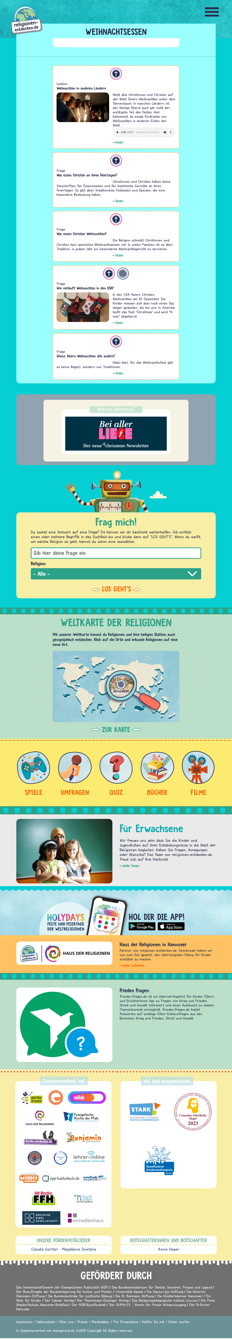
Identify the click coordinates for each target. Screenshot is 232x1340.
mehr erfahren (133, 965)
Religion (38, 563)
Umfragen (75, 792)
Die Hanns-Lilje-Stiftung (165, 1291)
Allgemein (123, 273)
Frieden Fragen (134, 990)
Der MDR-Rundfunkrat (89, 1305)
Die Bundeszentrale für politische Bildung (80, 1296)
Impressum (24, 1322)
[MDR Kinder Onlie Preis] (159, 1160)
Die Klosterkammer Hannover (180, 1296)
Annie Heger (168, 1249)
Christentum (116, 74)
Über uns (66, 1322)
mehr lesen (130, 865)
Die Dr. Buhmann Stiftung (134, 1296)
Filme (198, 792)
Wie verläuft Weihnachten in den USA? (85, 288)
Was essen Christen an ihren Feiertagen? (87, 175)
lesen (119, 142)
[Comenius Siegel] (193, 1111)
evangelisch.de (63, 1330)
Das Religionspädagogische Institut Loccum (164, 1300)
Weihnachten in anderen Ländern (81, 88)
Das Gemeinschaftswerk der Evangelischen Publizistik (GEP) (62, 1287)
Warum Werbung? (116, 409)
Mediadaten (100, 1322)
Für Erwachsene (125, 1322)
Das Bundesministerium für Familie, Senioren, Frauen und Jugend (162, 1287)
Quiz (116, 792)
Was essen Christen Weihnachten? (82, 233)
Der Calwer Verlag (59, 1300)
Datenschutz (45, 1322)
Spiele (33, 792)
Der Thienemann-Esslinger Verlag (103, 1300)
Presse (83, 1322)
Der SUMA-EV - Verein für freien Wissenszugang (147, 1305)
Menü (212, 12)
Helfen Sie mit (153, 1322)
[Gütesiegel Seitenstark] (144, 1112)
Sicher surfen (179, 1322)
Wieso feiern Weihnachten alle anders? (86, 356)
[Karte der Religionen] (116, 686)
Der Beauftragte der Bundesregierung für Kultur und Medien (64, 1291)
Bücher (157, 792)
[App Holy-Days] (116, 912)
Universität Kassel (129, 1291)
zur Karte (116, 729)
